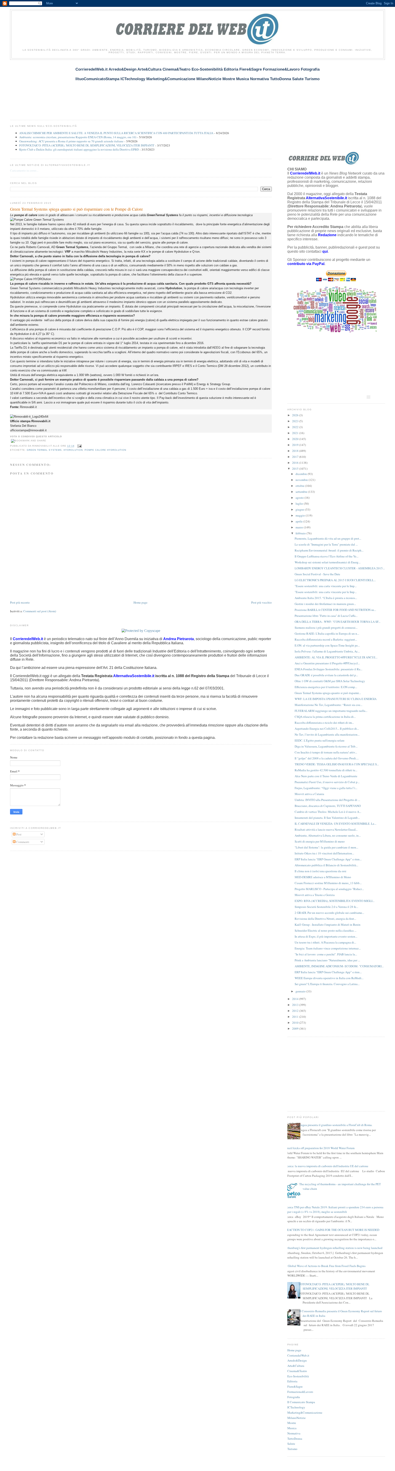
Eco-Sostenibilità (298, 1376)
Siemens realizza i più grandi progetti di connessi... (326, 628)
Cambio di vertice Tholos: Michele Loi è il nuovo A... (328, 812)
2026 (295, 415)
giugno (300, 509)
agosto (300, 498)
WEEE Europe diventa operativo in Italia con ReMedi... (329, 978)
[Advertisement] (93, 87)
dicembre (302, 474)
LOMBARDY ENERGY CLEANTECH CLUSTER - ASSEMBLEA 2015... (340, 568)
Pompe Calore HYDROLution (105, 450)
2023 (295, 421)
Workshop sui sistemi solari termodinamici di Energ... (327, 562)
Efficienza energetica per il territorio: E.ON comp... (326, 687)
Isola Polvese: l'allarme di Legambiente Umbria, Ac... (327, 651)
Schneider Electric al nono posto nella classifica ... (325, 930)
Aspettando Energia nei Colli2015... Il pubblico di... (327, 728)
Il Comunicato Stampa (301, 1402)
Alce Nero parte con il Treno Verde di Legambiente (326, 776)
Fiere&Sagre (295, 1386)
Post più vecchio (261, 602)
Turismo (292, 1449)
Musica (291, 1428)
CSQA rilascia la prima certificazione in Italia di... (325, 717)
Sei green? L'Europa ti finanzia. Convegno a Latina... (327, 984)
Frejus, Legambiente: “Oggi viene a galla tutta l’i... (326, 788)
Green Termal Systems (44, 450)
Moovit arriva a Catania (309, 794)
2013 (295, 1005)
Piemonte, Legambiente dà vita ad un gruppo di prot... (328, 538)
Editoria (292, 1381)
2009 (295, 1028)
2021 (295, 433)
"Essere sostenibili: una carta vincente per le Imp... (326, 586)
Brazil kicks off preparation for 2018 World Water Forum (320, 1148)
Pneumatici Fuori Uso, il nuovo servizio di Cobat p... (327, 782)
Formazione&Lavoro (300, 1392)
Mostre (291, 1423)
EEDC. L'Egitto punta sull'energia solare (319, 740)
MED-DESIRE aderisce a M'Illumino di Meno (323, 877)
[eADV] (368, 397)
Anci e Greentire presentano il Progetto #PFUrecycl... (327, 663)
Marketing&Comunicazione (304, 1412)
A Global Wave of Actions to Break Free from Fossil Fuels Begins (325, 1266)
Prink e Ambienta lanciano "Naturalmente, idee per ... (327, 960)
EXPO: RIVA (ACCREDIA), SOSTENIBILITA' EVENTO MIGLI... (334, 901)
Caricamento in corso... (24, 170)
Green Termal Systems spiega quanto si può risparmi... (328, 693)
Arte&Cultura (295, 1366)
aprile (299, 521)
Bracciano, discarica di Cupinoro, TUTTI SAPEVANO (328, 806)
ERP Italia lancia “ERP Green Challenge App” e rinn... (328, 859)
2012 (295, 1011)
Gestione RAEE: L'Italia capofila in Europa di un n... (327, 633)
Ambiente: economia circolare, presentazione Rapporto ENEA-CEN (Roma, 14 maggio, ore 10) (77, 137)
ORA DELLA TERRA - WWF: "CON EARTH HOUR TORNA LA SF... (337, 622)
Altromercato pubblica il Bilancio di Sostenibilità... (326, 865)
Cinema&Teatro (297, 1371)
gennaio (301, 991)
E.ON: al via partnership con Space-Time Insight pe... (327, 645)
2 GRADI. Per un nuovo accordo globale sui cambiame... (329, 913)
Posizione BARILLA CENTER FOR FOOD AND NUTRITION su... (335, 610)
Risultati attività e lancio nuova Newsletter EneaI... (326, 829)
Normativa (293, 1433)
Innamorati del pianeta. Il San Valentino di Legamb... (327, 818)
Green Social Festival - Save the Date (317, 574)
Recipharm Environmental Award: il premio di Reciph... (329, 550)
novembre (302, 480)
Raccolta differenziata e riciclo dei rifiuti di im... (324, 723)
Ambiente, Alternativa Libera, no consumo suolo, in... (328, 835)
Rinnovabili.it (28, 407)
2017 (295, 457)
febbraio (301, 533)
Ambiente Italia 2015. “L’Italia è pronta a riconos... (326, 598)
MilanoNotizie (296, 1418)
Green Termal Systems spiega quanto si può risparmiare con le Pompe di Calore (76, 209)
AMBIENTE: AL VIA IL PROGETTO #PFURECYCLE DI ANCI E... (336, 657)
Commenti (22, 842)
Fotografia (293, 1397)
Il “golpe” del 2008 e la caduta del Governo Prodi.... (327, 758)
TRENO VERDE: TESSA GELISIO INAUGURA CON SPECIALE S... (337, 764)
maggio (301, 515)
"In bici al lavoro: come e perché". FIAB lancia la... (326, 954)
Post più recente (20, 602)
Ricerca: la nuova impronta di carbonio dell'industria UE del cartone (326, 1166)
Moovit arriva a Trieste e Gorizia (315, 895)
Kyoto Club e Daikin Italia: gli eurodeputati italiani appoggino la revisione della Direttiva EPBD (79, 149)
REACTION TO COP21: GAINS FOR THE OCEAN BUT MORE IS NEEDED (332, 1230)
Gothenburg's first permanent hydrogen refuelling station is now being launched (333, 1248)
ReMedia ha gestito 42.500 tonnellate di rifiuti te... (326, 770)
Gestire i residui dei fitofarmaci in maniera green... (325, 604)
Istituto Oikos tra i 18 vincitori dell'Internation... (324, 853)
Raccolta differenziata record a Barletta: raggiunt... (326, 639)
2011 (295, 1017)
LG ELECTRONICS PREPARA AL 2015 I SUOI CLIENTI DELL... (335, 580)
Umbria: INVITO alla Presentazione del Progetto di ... (327, 800)
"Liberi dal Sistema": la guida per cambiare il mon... (326, 847)
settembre (302, 492)
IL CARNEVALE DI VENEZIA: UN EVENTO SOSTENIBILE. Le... (335, 824)
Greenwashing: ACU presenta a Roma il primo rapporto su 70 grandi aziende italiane (71, 141)
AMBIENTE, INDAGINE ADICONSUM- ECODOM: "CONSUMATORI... (339, 966)
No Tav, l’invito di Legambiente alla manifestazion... (327, 734)
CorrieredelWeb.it (298, 1355)
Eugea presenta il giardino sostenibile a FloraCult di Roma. (335, 1125)
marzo (300, 527)
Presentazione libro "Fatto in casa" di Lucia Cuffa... (326, 616)
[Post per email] (79, 446)
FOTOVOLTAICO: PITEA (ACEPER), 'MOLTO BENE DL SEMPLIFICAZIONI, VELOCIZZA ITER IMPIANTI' (86, 145)
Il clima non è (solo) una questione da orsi (320, 871)
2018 (295, 451)
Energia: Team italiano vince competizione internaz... (328, 948)
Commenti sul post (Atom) (39, 611)
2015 (295, 468)
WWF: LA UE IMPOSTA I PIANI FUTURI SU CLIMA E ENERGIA (335, 699)
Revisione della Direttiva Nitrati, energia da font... (325, 919)
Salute (291, 1444)
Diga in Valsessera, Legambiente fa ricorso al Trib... (326, 746)
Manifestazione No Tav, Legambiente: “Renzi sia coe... (328, 705)
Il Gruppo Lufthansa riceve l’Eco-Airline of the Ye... (326, 556)
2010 (295, 1022)
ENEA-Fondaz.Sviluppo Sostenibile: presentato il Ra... (328, 669)
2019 (295, 445)
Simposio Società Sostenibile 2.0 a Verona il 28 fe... (326, 907)
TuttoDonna (294, 1439)
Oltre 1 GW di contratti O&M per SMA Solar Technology (330, 681)
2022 (295, 427)
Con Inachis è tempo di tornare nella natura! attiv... (326, 752)
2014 (295, 999)
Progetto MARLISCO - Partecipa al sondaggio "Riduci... (329, 889)
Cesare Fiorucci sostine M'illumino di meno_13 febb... (328, 883)
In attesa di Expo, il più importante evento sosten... (326, 936)
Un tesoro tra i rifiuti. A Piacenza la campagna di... (325, 942)
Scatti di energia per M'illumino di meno (320, 841)
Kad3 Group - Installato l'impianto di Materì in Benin (327, 924)
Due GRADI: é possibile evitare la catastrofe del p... (326, 675)
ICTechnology (296, 1407)
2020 (295, 439)
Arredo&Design (297, 1360)
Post (18, 834)
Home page (140, 602)
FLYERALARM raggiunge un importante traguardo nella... (331, 711)
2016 (295, 463)
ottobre (300, 486)
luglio (300, 503)
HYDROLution (73, 450)
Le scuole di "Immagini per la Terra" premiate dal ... (326, 544)
